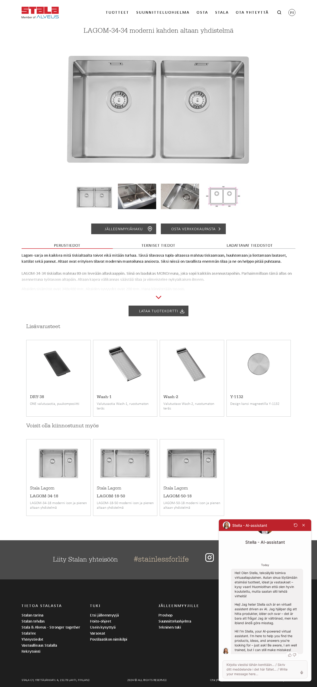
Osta (202, 12)
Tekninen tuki (169, 627)
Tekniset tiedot (158, 245)
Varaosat (97, 633)
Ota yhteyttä (252, 12)
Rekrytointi (31, 651)
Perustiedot (67, 245)
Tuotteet (117, 12)
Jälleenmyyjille (178, 605)
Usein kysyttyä (103, 627)
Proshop (165, 615)
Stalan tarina (32, 615)
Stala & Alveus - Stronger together (51, 627)
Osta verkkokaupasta (193, 229)
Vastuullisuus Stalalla (39, 645)
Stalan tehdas (33, 621)
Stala (222, 12)
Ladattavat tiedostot (250, 245)
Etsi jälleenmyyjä (104, 615)
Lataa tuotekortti (158, 311)
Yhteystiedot (32, 639)
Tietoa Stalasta (42, 605)
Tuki (95, 605)
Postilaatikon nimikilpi (108, 639)
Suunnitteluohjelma (163, 12)
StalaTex (29, 633)
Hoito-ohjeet (100, 621)
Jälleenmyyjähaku (124, 229)
